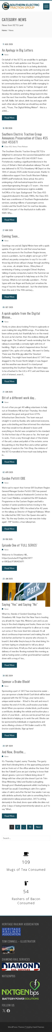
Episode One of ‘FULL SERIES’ (19, 545)
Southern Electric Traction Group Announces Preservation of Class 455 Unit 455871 (25, 138)
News (6, 55)
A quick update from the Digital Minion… (21, 315)
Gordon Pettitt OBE (13, 478)
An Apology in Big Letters (17, 50)
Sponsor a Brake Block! (16, 681)
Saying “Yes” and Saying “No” (20, 604)
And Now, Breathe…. (14, 751)
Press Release (22, 146)
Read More (9, 117)
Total (27, 1027)
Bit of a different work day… (19, 397)
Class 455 (8, 146)
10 (30, 827)
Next (38, 827)
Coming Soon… (10, 236)
